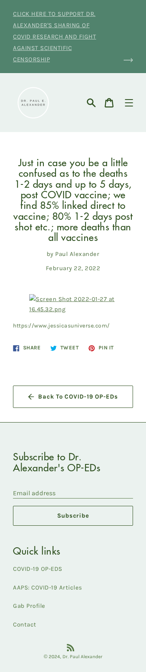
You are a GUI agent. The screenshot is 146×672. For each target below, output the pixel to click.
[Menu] (129, 103)
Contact (24, 624)
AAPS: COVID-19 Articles (47, 587)
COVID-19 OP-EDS (37, 568)
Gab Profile (29, 605)
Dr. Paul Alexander (82, 656)
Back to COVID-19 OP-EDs (78, 396)
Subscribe (73, 515)
